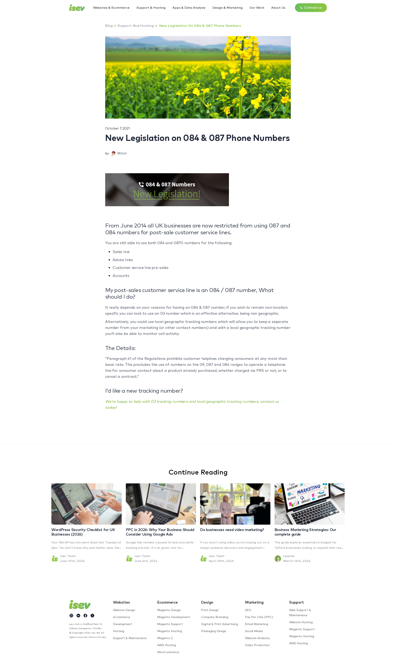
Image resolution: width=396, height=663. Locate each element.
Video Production (257, 645)
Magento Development (173, 617)
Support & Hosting (151, 7)
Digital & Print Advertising (219, 624)
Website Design (124, 610)
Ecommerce (167, 602)
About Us (278, 7)
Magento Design (169, 610)
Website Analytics (257, 638)
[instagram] (71, 615)
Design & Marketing (227, 7)
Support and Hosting (135, 25)
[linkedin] (78, 615)
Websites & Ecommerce (111, 7)
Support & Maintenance (130, 638)
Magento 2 (165, 638)
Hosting (118, 631)
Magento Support (170, 624)
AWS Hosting (166, 645)
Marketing (254, 602)
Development (122, 624)
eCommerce (121, 617)
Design (207, 602)
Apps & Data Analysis (188, 7)
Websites (121, 602)
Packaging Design (213, 631)
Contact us (313, 7)
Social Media (254, 631)
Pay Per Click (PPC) (259, 617)
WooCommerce (168, 652)
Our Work (257, 7)
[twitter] (92, 615)
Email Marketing (256, 624)
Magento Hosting (169, 631)
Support (296, 602)
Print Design (210, 610)
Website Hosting (301, 622)
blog (109, 25)
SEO (248, 610)
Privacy (102, 637)
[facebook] (85, 615)
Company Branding (214, 617)
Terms (92, 637)
